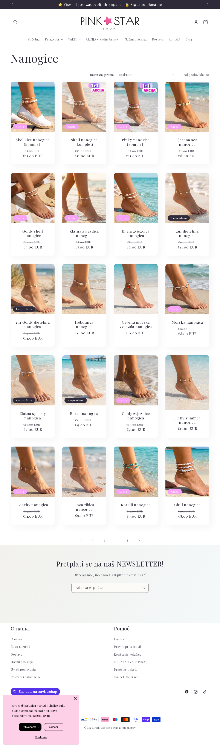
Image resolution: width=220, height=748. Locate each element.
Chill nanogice (187, 505)
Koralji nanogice (135, 505)
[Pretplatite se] (143, 588)
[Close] (75, 698)
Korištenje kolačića (127, 654)
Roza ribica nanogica (84, 507)
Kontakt (119, 639)
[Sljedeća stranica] (139, 540)
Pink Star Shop (103, 727)
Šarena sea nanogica (187, 142)
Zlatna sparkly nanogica (33, 415)
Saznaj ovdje (41, 715)
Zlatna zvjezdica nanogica (84, 233)
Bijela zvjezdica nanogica (135, 233)
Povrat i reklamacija (25, 677)
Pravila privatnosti (127, 647)
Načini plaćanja (22, 662)
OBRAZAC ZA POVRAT (130, 662)
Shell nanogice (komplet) (84, 142)
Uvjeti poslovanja (23, 669)
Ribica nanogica (84, 413)
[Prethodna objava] (12, 4)
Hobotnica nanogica (84, 324)
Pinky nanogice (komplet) (136, 142)
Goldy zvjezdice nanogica (136, 415)
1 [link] (81, 540)
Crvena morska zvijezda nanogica (136, 324)
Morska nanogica (187, 322)
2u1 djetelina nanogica (187, 233)
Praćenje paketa (126, 669)
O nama (16, 639)
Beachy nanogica (32, 505)
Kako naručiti (20, 647)
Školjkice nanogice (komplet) (32, 142)
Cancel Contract (126, 677)
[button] (15, 22)
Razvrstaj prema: (102, 75)
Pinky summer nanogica (187, 420)
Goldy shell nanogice (32, 233)
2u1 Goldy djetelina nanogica (32, 324)
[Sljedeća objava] (207, 4)
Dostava (16, 654)
